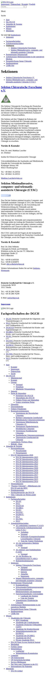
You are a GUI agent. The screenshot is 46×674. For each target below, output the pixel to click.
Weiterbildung (16, 649)
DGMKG (10, 332)
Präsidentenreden (17, 490)
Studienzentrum (12, 63)
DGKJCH (10, 328)
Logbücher (20, 651)
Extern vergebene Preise (25, 402)
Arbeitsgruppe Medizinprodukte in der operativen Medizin (25, 606)
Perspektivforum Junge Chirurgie (19, 61)
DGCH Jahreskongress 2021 (27, 466)
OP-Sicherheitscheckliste (20, 660)
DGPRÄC (10, 345)
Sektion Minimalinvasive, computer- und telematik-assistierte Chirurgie (26, 51)
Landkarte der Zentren (29, 596)
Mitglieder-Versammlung (25, 389)
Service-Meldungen (18, 662)
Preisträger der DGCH (24, 396)
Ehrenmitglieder (17, 407)
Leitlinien (14, 655)
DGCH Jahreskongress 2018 (27, 473)
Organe (14, 382)
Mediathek (15, 644)
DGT (8, 350)
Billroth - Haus (16, 444)
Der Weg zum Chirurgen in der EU (24, 664)
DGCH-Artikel (17, 671)
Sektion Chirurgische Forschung (23, 48)
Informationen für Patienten (21, 666)
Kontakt (25, 4)
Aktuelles (24, 574)
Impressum (5, 4)
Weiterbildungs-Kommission (27, 653)
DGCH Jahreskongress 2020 (27, 468)
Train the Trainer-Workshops (32, 541)
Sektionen (10, 37)
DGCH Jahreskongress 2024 (27, 459)
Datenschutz (15, 4)
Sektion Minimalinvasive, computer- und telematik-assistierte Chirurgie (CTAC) (21, 81)
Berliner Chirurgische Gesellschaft (29, 418)
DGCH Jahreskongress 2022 (27, 464)
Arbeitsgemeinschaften (15, 43)
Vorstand (19, 385)
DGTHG (9, 354)
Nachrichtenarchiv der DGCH (22, 492)
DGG (8, 323)
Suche (13, 374)
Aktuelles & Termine (14, 24)
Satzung (14, 391)
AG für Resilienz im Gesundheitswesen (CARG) (27, 557)
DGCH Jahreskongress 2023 (27, 462)
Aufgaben (24, 532)
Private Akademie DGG (25, 640)
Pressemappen (21, 453)
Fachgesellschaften (13, 41)
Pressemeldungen (17, 448)
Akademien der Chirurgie (21, 618)
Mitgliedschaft (16, 378)
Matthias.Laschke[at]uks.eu (11, 178)
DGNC (9, 336)
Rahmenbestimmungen (24, 561)
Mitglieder (10, 31)
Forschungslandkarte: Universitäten (29, 594)
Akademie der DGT (23, 638)
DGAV (9, 319)
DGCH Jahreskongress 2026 (22, 455)
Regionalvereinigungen (20, 411)
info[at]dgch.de (13, 298)
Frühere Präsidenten (18, 409)
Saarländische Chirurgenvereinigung (30, 435)
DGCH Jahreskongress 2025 (27, 457)
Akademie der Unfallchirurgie (27, 622)
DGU (8, 358)
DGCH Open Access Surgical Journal (25, 642)
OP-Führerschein (17, 658)
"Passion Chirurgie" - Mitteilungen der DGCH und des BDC (26, 487)
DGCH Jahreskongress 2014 (27, 481)
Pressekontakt (21, 451)
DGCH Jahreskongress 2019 (27, 470)
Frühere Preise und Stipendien (27, 400)
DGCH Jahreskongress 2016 (27, 477)
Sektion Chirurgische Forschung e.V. (20, 77)
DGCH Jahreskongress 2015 (27, 479)
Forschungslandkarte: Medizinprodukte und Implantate (28, 590)
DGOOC (10, 341)
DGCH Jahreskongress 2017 (27, 475)
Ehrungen (14, 404)
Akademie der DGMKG (25, 636)
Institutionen (10, 26)
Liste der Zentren (27, 598)
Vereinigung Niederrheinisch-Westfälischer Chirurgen (27, 427)
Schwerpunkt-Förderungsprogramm (29, 587)
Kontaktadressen (22, 585)
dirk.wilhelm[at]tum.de (15, 264)
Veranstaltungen (17, 484)
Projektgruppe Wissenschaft (16, 54)
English (32, 4)
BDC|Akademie (22, 620)
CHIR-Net (10, 65)
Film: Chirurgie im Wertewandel (23, 495)
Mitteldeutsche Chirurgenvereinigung (30, 420)
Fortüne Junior (16, 647)
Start (7, 20)
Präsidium (19, 387)
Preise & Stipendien (18, 393)
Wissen (8, 29)
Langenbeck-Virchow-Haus (21, 442)
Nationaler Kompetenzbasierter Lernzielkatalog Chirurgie (33, 538)
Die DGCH (10, 22)
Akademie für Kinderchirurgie (27, 629)
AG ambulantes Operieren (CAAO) (30, 525)
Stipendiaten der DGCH (25, 398)
